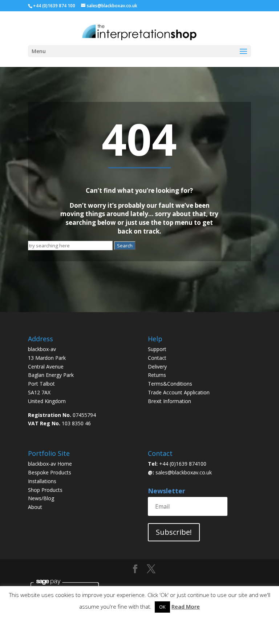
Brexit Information (169, 401)
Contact (157, 357)
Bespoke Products (49, 472)
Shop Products (45, 489)
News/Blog (41, 498)
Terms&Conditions (170, 383)
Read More (185, 606)
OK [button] (162, 607)
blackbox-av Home (50, 463)
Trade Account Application (179, 392)
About (35, 506)
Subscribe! (174, 532)
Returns (157, 374)
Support (157, 349)
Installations (42, 481)
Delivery (157, 366)
